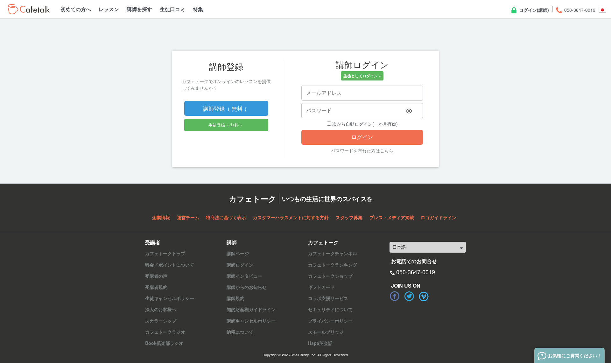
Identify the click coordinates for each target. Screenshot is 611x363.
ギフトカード (321, 287)
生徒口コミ (172, 9)
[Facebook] (395, 296)
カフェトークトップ (165, 253)
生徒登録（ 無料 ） (226, 125)
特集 (198, 9)
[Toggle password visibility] (409, 111)
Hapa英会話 (320, 343)
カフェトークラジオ (165, 332)
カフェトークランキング (332, 265)
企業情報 (161, 217)
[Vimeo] (424, 296)
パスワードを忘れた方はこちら (362, 150)
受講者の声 (156, 276)
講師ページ (238, 253)
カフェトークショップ (330, 276)
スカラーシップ (160, 321)
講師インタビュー (244, 276)
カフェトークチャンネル (332, 253)
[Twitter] (409, 296)
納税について (240, 332)
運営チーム (188, 217)
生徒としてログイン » (362, 76)
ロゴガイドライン (438, 217)
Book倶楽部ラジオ (164, 343)
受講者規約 (156, 287)
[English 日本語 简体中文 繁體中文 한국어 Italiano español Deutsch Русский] (428, 247)
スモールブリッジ (326, 332)
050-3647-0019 (579, 10)
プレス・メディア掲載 (391, 217)
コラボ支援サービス (328, 298)
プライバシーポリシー (330, 321)
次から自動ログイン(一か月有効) (364, 124)
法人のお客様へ (160, 309)
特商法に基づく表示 (226, 217)
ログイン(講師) (533, 10)
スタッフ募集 (349, 217)
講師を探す (139, 9)
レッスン (109, 9)
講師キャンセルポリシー (251, 321)
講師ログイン (240, 265)
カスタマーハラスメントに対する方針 (291, 217)
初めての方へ (75, 9)
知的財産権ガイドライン (251, 309)
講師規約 (235, 298)
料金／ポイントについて (169, 265)
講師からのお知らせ (247, 287)
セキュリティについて (330, 309)
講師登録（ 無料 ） (226, 108)
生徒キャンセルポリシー (169, 298)
